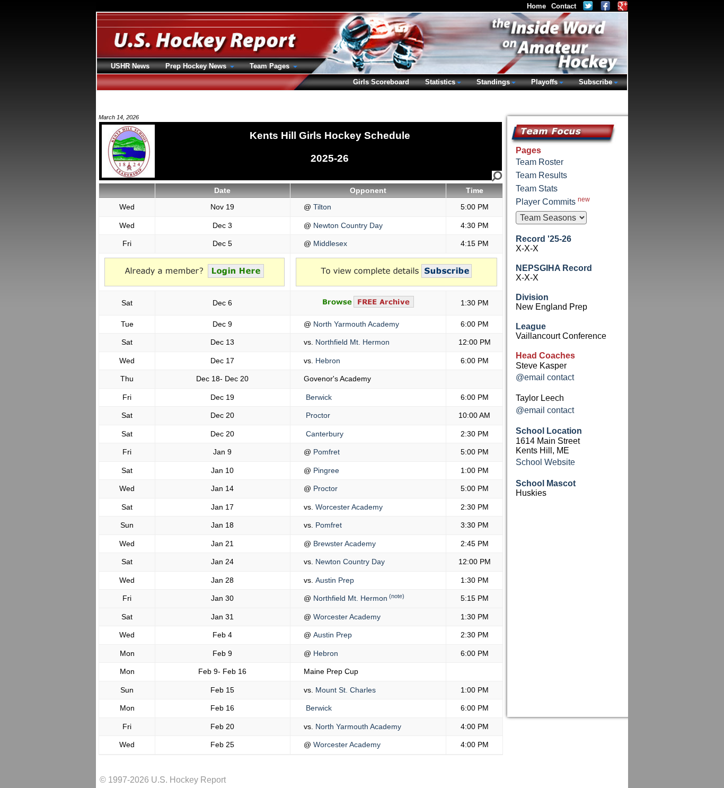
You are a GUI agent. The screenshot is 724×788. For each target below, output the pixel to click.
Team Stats (537, 188)
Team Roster (539, 162)
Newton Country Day (347, 225)
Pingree (325, 470)
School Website (545, 462)
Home (536, 6)
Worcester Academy (348, 507)
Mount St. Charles (344, 690)
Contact (563, 6)
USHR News (130, 66)
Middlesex (329, 243)
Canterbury (323, 434)
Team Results (541, 175)
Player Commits (553, 201)
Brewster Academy (343, 543)
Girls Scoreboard (381, 82)
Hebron (326, 360)
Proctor (317, 415)
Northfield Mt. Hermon (351, 342)
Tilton (321, 207)
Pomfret (325, 452)
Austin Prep (333, 580)
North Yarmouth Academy (355, 324)
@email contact (545, 377)
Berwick (318, 397)
